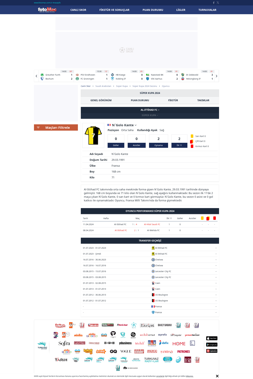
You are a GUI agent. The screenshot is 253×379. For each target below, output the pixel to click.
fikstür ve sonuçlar (114, 10)
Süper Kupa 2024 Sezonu (145, 86)
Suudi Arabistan (103, 86)
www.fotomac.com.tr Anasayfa (47, 2)
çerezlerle (160, 376)
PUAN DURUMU (140, 100)
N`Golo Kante (123, 125)
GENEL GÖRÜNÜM (101, 100)
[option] (56, 76)
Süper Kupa (122, 86)
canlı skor (78, 10)
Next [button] (216, 76)
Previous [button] (36, 76)
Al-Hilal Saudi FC (152, 224)
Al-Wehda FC (153, 230)
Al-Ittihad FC (149, 109)
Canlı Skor (47, 9)
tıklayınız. (189, 376)
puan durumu (153, 10)
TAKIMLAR (203, 100)
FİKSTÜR (173, 100)
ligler (180, 10)
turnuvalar (207, 10)
